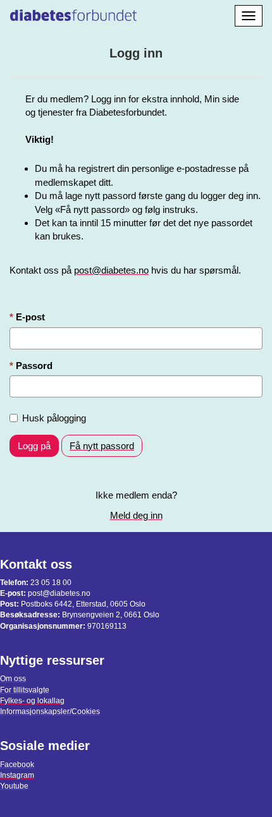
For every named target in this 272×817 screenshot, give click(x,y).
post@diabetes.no (111, 270)
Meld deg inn (136, 515)
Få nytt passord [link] (102, 445)
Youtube (14, 786)
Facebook (17, 764)
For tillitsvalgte (24, 690)
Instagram (17, 775)
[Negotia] (156, 13)
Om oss (13, 678)
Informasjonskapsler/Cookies (50, 711)
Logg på (34, 445)
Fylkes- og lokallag (32, 700)
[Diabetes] (73, 13)
